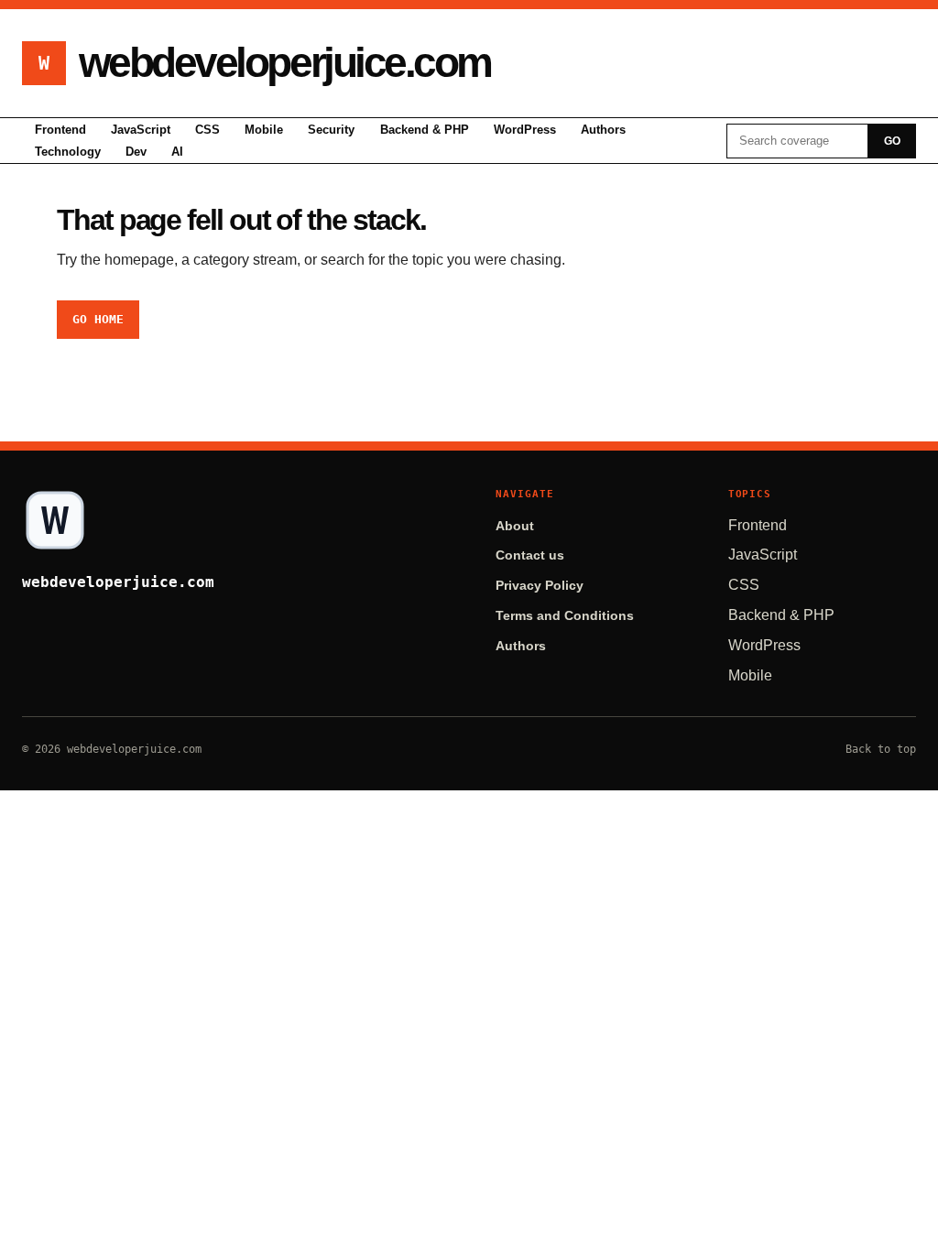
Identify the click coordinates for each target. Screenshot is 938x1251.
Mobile (264, 129)
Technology (68, 151)
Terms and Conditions (565, 616)
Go (892, 141)
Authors (603, 129)
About (515, 526)
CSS (207, 129)
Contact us (530, 555)
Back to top (880, 749)
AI (177, 151)
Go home (98, 319)
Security (331, 129)
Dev (136, 151)
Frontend (60, 129)
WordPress (525, 129)
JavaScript (140, 129)
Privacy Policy (540, 586)
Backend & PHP (424, 129)
